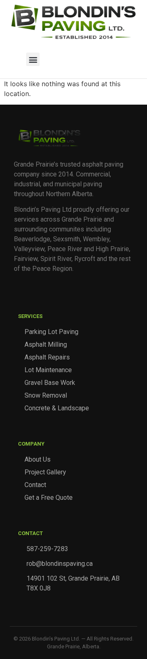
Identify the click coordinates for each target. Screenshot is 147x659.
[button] (33, 59)
